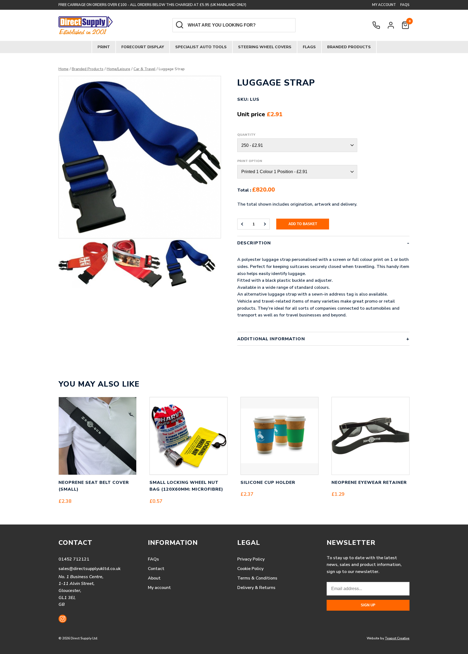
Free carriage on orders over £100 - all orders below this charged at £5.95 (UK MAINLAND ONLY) (152, 4)
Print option (249, 161)
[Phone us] (376, 25)
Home (63, 69)
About (154, 578)
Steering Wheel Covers (264, 47)
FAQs (405, 4)
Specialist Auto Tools (201, 47)
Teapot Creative (397, 638)
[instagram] (62, 619)
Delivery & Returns (256, 588)
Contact (156, 569)
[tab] (323, 284)
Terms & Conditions (257, 578)
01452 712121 (73, 559)
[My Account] (391, 25)
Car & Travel (144, 69)
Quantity (246, 134)
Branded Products (349, 47)
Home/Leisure (118, 69)
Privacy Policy (251, 559)
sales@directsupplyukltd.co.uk (89, 569)
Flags (309, 47)
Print (104, 47)
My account (384, 4)
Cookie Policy (250, 569)
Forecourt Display (142, 47)
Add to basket (302, 224)
